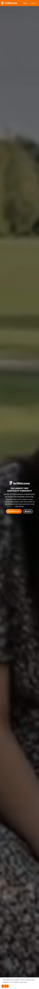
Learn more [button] (23, 982)
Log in (25, 3)
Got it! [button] (5, 986)
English (33, 3)
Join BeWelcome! (14, 511)
